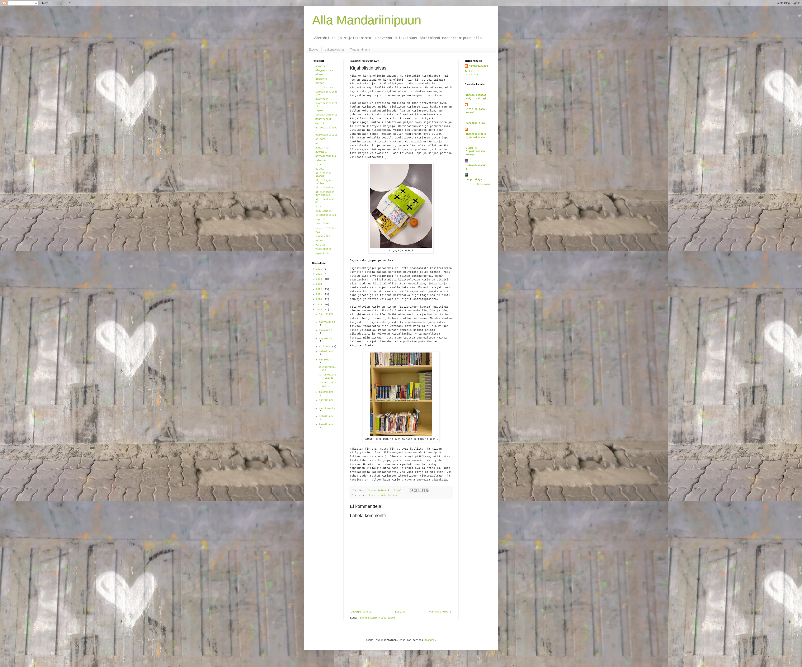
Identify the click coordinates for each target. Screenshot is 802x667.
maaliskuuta (327, 408)
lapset (319, 110)
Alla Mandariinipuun (366, 20)
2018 (319, 309)
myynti (319, 123)
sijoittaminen (324, 187)
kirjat (373, 495)
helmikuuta (326, 416)
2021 (319, 294)
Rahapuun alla (475, 123)
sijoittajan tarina (323, 182)
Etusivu (314, 49)
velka (319, 240)
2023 (319, 284)
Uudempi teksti (361, 611)
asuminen (321, 66)
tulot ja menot (325, 227)
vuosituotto (323, 249)
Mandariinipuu (478, 66)
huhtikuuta (326, 400)
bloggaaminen (324, 70)
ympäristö (322, 253)
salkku (319, 168)
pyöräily (321, 152)
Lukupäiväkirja (334, 49)
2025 (319, 274)
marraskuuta (327, 322)
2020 (319, 299)
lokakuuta (325, 330)
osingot (320, 139)
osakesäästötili (326, 134)
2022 (319, 289)
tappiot (320, 219)
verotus (320, 244)
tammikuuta (326, 424)
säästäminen (389, 495)
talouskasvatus (325, 215)
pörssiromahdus (325, 156)
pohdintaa (322, 147)
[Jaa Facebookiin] (423, 490)
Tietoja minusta (360, 49)
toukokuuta (326, 392)
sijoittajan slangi (323, 175)
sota (318, 206)
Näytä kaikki (483, 184)
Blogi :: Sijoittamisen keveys (475, 151)
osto (318, 143)
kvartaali (322, 99)
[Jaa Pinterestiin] (427, 490)
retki (319, 164)
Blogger (429, 640)
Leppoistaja (474, 179)
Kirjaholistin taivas (327, 376)
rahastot (321, 160)
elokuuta (325, 346)
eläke (319, 74)
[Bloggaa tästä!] (415, 490)
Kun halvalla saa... (327, 384)
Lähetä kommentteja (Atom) (378, 617)
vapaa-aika (322, 236)
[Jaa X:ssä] (419, 490)
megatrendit (323, 119)
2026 (319, 269)
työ (317, 232)
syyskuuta (325, 338)
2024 (319, 279)
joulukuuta (326, 314)
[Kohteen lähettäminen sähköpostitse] (411, 490)
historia (321, 79)
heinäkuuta (326, 351)
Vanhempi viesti (440, 611)
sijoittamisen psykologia (324, 194)
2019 (319, 304)
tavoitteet (322, 223)
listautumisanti (326, 114)
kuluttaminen (324, 87)
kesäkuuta (325, 359)
